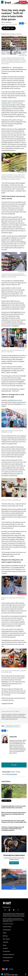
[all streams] (26, 974)
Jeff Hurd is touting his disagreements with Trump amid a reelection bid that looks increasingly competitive (12, 828)
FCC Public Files (6, 951)
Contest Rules (6, 960)
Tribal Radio (5, 942)
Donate (23, 2)
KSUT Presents (6, 939)
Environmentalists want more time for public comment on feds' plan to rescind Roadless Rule (13, 821)
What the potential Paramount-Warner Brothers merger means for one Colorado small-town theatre (13, 814)
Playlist (4, 932)
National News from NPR (12, 726)
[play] (2, 974)
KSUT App (5, 936)
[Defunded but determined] (14, 844)
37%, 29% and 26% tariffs (8, 385)
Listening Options (7, 929)
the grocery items (17, 400)
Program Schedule (7, 926)
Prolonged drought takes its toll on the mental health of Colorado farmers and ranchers (13, 806)
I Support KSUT (14, 863)
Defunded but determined (14, 855)
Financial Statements (7, 957)
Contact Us (5, 948)
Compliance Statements (8, 954)
